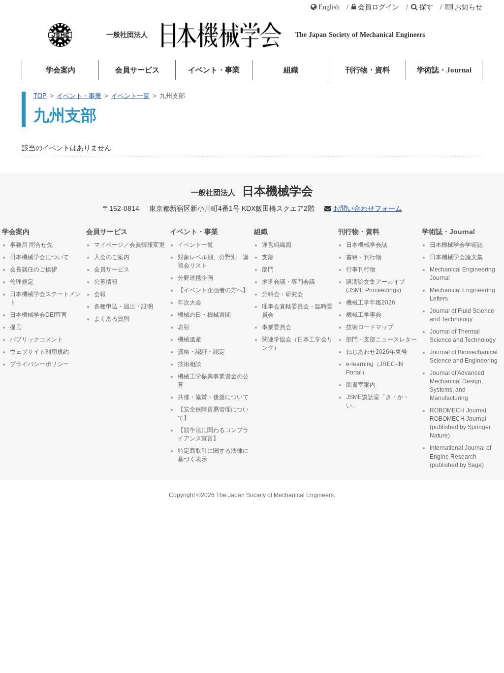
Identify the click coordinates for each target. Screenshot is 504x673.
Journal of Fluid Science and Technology (462, 315)
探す (426, 7)
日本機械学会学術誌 (456, 244)
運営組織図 (276, 244)
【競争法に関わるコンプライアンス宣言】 (213, 434)
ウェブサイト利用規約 (39, 351)
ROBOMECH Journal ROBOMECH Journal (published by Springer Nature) (460, 423)
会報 (100, 294)
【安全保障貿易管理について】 (213, 413)
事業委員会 (276, 327)
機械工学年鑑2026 (370, 302)
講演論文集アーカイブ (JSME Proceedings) (375, 286)
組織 (291, 70)
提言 (16, 327)
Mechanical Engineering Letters (462, 294)
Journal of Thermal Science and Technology (463, 335)
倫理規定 (21, 281)
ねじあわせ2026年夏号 (376, 351)
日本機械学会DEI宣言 (38, 314)
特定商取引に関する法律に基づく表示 (213, 455)
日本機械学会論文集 (456, 257)
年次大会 (189, 302)
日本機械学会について (39, 257)
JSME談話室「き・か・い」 (377, 401)
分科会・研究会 (282, 294)
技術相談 (189, 364)
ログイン (378, 7)
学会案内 (60, 70)
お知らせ (468, 7)
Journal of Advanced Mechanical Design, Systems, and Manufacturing (457, 386)
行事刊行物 (361, 269)
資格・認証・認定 (201, 351)
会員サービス (137, 70)
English (329, 7)
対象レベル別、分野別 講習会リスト (213, 261)
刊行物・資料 (368, 70)
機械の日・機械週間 (204, 314)
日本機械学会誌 (366, 244)
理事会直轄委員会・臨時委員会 (297, 310)
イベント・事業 (214, 70)
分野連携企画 (195, 277)
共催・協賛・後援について (213, 397)
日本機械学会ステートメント (45, 298)
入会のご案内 (111, 257)
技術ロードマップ (369, 327)
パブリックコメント (36, 339)
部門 (268, 269)
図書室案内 (361, 384)
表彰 (183, 327)
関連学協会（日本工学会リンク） (297, 343)
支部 (268, 257)
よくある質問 (111, 318)
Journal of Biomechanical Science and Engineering (464, 356)
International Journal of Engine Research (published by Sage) (460, 456)
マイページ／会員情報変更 (129, 244)
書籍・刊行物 (363, 257)
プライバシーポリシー (39, 364)
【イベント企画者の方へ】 (213, 290)
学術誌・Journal (444, 70)
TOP (40, 96)
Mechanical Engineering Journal (462, 273)
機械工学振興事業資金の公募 (213, 380)
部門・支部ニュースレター (381, 339)
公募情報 (106, 281)
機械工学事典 (363, 314)
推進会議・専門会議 (288, 281)
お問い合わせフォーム (367, 208)
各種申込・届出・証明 (123, 306)
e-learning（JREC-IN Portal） (374, 368)
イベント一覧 (130, 96)
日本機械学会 (252, 191)
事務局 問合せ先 (31, 244)
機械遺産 (189, 339)
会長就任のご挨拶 (33, 269)
